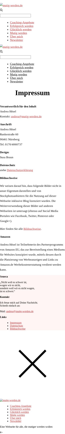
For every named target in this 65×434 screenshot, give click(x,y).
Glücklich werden (21, 29)
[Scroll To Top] (1, 432)
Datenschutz (16, 325)
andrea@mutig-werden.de (26, 116)
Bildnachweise (32, 228)
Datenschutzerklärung (20, 170)
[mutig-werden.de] (11, 5)
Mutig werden (18, 33)
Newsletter (16, 40)
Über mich (16, 36)
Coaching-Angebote (22, 22)
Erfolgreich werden (21, 26)
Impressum (16, 322)
